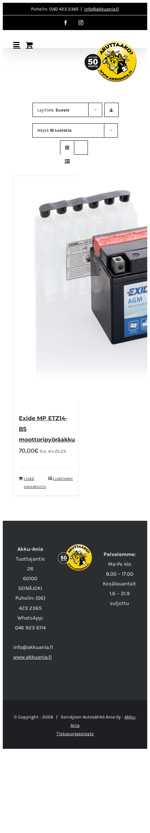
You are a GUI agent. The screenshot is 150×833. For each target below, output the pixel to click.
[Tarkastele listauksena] (67, 161)
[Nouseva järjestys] (111, 110)
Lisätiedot (63, 478)
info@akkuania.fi (101, 9)
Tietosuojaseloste (75, 733)
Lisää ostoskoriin (34, 482)
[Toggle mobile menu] (17, 44)
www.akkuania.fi (32, 657)
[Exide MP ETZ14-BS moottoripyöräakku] (46, 291)
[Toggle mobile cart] (29, 44)
